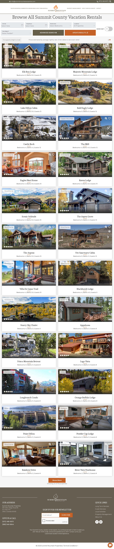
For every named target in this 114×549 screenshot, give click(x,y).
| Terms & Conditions (70, 546)
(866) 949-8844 (8, 524)
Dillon (6, 82)
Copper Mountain (67, 118)
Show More (57, 480)
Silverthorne (65, 46)
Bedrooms (32, 8)
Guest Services (86, 8)
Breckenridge (9, 372)
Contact (98, 8)
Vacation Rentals (16, 8)
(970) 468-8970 (8, 522)
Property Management (74, 8)
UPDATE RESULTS (79, 33)
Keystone (7, 46)
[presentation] (54, 520)
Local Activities (100, 512)
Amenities (25, 8)
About (93, 8)
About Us (98, 517)
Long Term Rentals (42, 8)
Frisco (6, 336)
